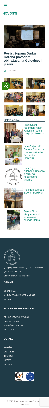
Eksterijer (9, 352)
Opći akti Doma (11, 321)
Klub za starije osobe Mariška (19, 295)
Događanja (10, 291)
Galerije (8, 364)
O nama (8, 282)
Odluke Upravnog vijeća (16, 317)
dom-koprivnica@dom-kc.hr (18, 276)
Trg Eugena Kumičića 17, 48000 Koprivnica (24, 267)
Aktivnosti (9, 299)
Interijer (8, 356)
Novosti (8, 360)
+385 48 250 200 (13, 272)
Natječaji (9, 330)
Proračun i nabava (13, 325)
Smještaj (8, 347)
